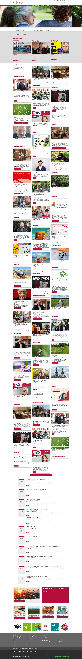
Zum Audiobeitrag (55, 87)
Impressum (14, 657)
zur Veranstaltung (55, 267)
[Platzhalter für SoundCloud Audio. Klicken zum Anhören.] (60, 72)
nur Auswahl (58, 656)
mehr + (20, 618)
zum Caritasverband (37, 85)
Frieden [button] (63, 5)
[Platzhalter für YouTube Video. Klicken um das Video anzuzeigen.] (60, 156)
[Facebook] (42, 641)
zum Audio (54, 124)
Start (28, 5)
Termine (20, 477)
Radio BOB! (54, 111)
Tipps (14, 604)
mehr (43, 634)
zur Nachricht (54, 196)
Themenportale (16, 634)
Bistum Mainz (58, 635)
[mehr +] (34, 610)
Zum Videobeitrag (54, 59)
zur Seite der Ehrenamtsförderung (20, 146)
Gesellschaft (67, 27)
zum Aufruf (35, 389)
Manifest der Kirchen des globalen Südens (21, 123)
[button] (52, 5)
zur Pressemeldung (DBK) (37, 319)
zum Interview (36, 225)
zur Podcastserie (17, 404)
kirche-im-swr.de (54, 363)
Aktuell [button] (31, 5)
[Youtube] (47, 641)
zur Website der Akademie (19, 193)
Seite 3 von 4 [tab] (41, 25)
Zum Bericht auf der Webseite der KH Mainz (58, 147)
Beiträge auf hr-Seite (37, 273)
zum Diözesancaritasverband (19, 76)
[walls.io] (49, 641)
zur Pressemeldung (36, 342)
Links (14, 621)
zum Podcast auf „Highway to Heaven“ (39, 295)
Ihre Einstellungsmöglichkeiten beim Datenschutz (25, 651)
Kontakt (57, 634)
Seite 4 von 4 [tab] (43, 25)
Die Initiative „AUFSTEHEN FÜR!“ (20, 34)
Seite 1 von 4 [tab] (38, 25)
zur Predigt (54, 386)
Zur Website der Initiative (17, 38)
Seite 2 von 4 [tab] (40, 25)
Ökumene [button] (58, 5)
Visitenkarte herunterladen (60, 642)
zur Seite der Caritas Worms (56, 245)
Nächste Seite (80, 16)
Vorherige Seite (2, 16)
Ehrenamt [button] (36, 5)
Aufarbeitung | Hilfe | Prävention (20, 601)
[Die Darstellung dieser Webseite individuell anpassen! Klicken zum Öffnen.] (68, 5)
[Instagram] (44, 641)
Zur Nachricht (16, 60)
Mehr (15, 100)
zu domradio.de (17, 357)
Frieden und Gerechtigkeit (44, 5)
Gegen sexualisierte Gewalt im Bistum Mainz (23, 599)
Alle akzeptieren (65, 656)
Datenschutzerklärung (27, 654)
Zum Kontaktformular (59, 641)
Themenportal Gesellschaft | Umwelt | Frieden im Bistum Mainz (31, 30)
